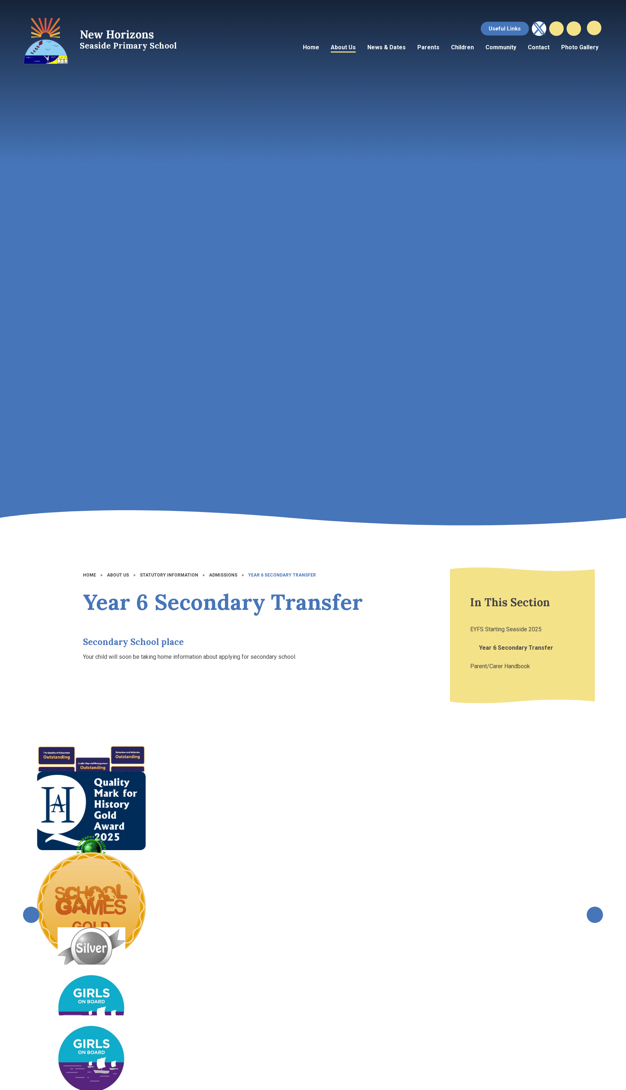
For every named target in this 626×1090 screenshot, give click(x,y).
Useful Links (505, 28)
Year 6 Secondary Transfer (282, 575)
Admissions (223, 575)
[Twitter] (539, 28)
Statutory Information (169, 575)
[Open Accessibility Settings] (574, 28)
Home (89, 575)
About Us (118, 575)
